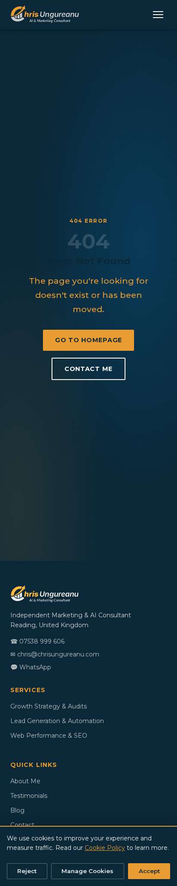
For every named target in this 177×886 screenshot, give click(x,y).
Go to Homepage (88, 340)
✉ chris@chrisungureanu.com (54, 654)
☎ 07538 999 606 (37, 641)
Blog (17, 810)
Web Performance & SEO (48, 735)
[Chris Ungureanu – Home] (44, 14)
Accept (149, 871)
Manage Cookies (87, 871)
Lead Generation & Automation (57, 721)
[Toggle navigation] (158, 14)
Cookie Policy (105, 848)
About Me (25, 781)
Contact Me (88, 369)
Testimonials (28, 796)
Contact (22, 825)
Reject (27, 871)
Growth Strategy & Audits (48, 706)
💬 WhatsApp (30, 667)
